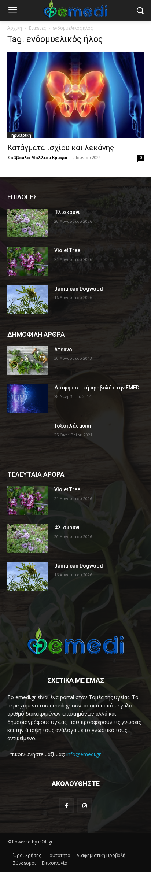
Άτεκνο (63, 349)
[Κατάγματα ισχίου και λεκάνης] (75, 95)
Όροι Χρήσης (27, 855)
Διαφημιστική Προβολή (100, 855)
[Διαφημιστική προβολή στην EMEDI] (27, 398)
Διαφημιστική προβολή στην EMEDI (97, 388)
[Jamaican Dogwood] (27, 299)
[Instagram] (84, 805)
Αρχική (14, 28)
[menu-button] (12, 11)
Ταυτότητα (58, 855)
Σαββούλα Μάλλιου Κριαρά (37, 157)
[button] (140, 10)
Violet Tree (67, 250)
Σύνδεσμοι (24, 863)
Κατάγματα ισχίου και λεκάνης (60, 147)
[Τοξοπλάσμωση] (27, 436)
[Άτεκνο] (27, 360)
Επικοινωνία (54, 863)
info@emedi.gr (83, 754)
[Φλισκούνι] (27, 223)
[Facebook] (66, 805)
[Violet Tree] (27, 261)
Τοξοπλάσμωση (73, 426)
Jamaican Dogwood (78, 289)
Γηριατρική (20, 135)
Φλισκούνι (67, 212)
